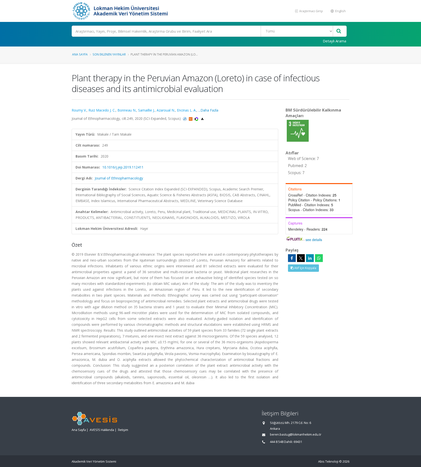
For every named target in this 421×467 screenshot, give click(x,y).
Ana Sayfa (80, 54)
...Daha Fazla (208, 110)
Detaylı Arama (334, 40)
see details (314, 239)
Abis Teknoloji (328, 461)
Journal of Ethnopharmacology (119, 178)
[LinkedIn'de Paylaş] (310, 258)
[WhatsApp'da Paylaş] (319, 258)
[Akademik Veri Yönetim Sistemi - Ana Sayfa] (82, 11)
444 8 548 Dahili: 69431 (286, 442)
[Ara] (338, 31)
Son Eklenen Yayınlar (109, 54)
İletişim (123, 430)
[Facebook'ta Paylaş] (292, 258)
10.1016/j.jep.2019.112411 (123, 167)
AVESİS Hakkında (102, 430)
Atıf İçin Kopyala (305, 268)
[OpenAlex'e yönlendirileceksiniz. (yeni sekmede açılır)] (202, 118)
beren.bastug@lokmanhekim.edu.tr (295, 434)
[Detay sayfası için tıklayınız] (298, 130)
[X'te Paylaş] (301, 258)
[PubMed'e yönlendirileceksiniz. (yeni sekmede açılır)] (185, 118)
